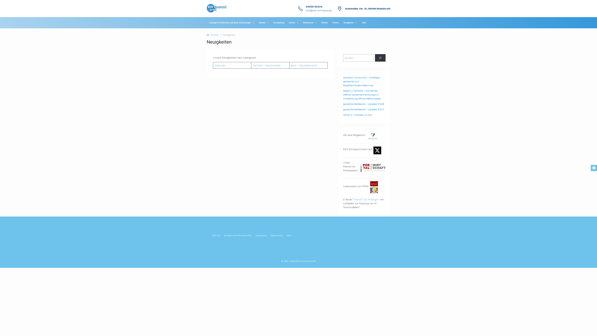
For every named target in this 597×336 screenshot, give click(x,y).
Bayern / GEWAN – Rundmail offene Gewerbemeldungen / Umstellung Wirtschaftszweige (362, 94)
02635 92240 (314, 6)
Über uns (216, 235)
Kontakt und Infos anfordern (238, 235)
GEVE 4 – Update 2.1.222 (357, 114)
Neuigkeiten (349, 23)
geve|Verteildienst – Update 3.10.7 (363, 109)
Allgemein (220, 65)
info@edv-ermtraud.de (319, 10)
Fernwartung (278, 23)
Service (262, 23)
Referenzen (308, 23)
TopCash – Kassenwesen (266, 65)
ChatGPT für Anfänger (365, 199)
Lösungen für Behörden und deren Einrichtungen (230, 23)
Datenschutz (276, 235)
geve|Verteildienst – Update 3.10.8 (363, 104)
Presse (336, 23)
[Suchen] (380, 58)
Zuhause (214, 35)
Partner (324, 23)
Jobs (364, 23)
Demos (292, 23)
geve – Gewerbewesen (304, 65)
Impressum (261, 235)
